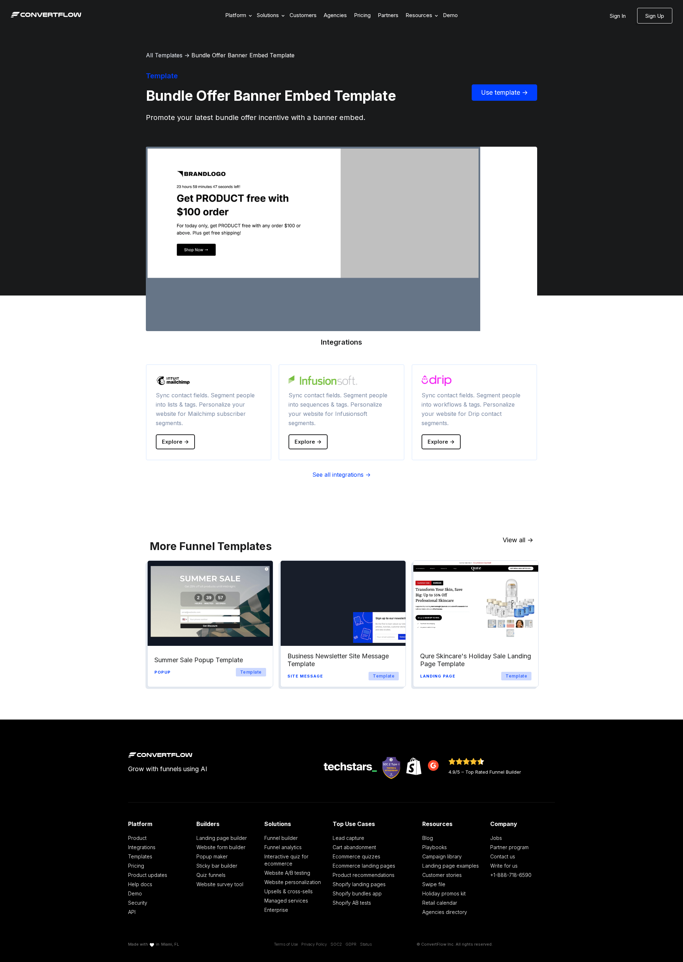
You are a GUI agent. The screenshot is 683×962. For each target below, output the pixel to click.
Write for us (504, 866)
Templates (140, 856)
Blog (427, 838)
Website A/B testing (287, 873)
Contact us (502, 856)
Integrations (141, 847)
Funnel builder (281, 838)
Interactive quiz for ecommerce (286, 860)
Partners (388, 15)
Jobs (496, 838)
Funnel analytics (283, 847)
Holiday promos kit (444, 893)
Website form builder (220, 847)
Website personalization (292, 882)
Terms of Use (286, 944)
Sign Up (654, 15)
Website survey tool (219, 884)
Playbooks (434, 847)
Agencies (335, 15)
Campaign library (442, 856)
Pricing (362, 15)
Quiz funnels (211, 875)
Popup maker (212, 856)
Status (366, 944)
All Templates (164, 55)
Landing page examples (450, 866)
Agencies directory (444, 912)
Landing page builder (221, 838)
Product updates (147, 875)
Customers (303, 15)
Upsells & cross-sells (288, 891)
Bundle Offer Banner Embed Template (243, 55)
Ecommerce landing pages (364, 866)
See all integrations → (341, 474)
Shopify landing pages (359, 884)
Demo (450, 15)
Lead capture (348, 838)
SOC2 (336, 944)
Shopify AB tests (352, 903)
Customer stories (442, 875)
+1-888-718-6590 (510, 875)
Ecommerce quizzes (356, 856)
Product (137, 838)
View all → (518, 540)
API (132, 912)
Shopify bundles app (357, 893)
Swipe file (433, 884)
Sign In (618, 15)
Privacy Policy (314, 944)
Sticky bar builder (216, 866)
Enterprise (276, 910)
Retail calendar (439, 903)
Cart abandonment (354, 847)
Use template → (504, 92)
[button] (237, 15)
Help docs (140, 884)
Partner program (509, 847)
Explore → (175, 441)
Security (137, 903)
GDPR (350, 944)
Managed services (286, 901)
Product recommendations (364, 875)
